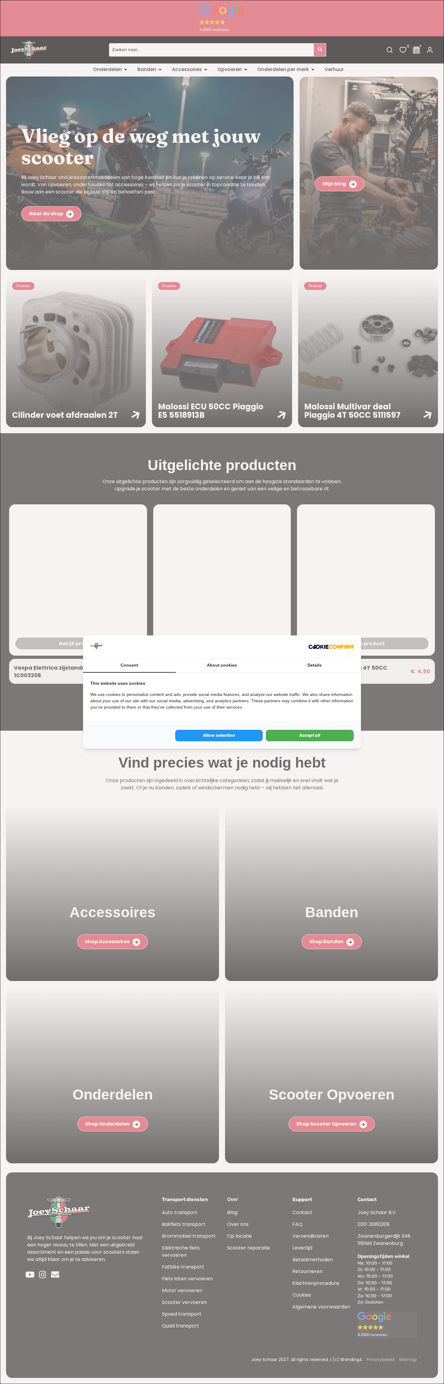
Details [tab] (314, 665)
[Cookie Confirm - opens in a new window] (331, 647)
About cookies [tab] (222, 665)
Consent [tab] (129, 665)
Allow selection (219, 735)
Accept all (309, 735)
